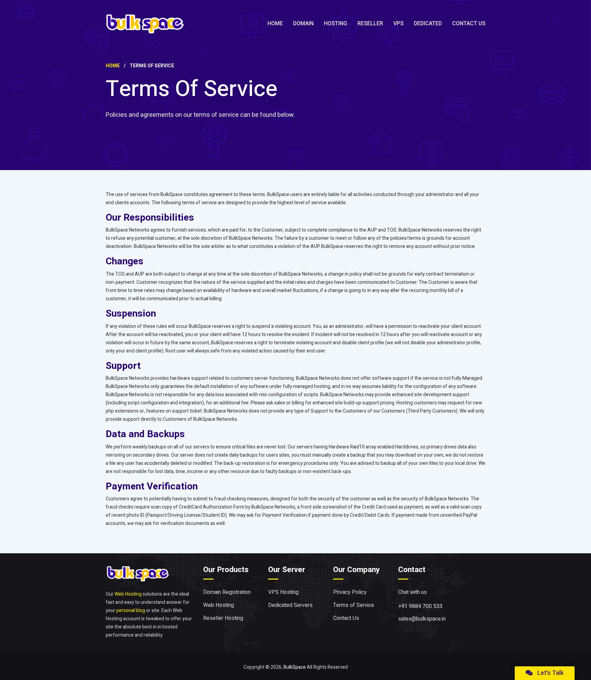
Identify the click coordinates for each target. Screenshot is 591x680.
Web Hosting (128, 594)
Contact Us (468, 23)
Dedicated (428, 23)
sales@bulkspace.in (422, 619)
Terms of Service (353, 605)
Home (275, 23)
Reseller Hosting (223, 618)
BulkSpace (295, 667)
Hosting (335, 23)
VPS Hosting (283, 592)
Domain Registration (227, 592)
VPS (398, 23)
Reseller (370, 23)
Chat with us (412, 592)
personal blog (130, 610)
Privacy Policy (350, 592)
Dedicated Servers (290, 605)
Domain (303, 23)
